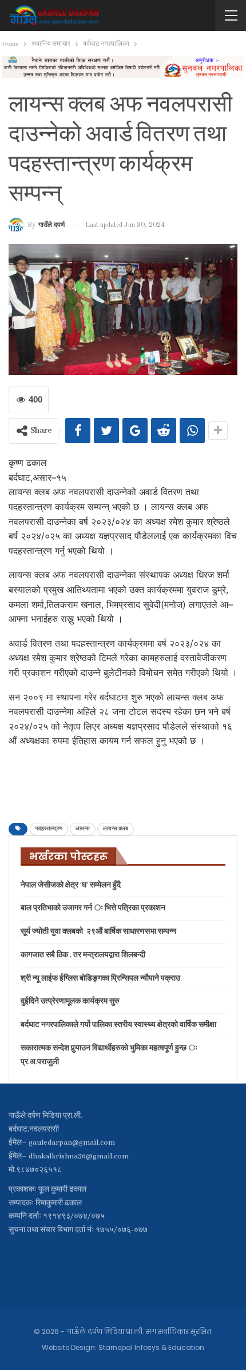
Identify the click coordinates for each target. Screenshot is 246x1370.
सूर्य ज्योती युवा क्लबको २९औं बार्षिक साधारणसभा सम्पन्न (98, 932)
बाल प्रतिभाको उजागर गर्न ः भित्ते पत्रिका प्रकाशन (93, 908)
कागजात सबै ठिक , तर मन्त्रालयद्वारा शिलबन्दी (83, 955)
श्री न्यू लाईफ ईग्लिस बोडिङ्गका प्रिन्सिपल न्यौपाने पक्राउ (100, 978)
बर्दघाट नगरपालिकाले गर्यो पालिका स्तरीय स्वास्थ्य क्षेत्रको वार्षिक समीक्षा (118, 1025)
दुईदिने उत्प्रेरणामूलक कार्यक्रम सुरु (70, 1001)
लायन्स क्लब (115, 829)
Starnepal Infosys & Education (151, 1347)
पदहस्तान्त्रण (48, 829)
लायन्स (83, 829)
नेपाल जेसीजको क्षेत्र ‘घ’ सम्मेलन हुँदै (71, 885)
